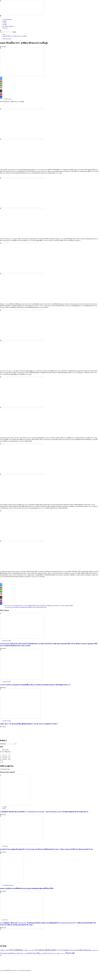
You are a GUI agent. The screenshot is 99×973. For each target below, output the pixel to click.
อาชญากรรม (46, 953)
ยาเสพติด (93, 950)
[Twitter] (49, 80)
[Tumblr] (49, 91)
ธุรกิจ (4, 808)
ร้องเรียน (97, 950)
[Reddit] (49, 82)
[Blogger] (49, 89)
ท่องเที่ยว (5, 24)
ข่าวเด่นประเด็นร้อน (7, 19)
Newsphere (22, 970)
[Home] (0, 15)
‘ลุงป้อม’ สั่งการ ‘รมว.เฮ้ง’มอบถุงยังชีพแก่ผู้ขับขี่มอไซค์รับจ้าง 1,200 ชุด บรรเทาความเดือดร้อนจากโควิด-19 (29, 724)
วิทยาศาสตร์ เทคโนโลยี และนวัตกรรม (11, 953)
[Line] (49, 84)
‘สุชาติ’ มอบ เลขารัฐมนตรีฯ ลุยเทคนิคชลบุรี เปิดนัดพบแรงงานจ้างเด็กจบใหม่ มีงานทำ (26, 607)
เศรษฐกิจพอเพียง (62, 953)
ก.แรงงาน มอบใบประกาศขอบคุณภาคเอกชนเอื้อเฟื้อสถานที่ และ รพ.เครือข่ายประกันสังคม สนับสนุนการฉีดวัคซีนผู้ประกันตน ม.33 (35, 684)
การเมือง (7, 950)
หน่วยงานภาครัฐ (7, 38)
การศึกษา (2, 950)
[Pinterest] (49, 95)
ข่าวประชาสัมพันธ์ (31, 950)
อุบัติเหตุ (51, 953)
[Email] (49, 86)
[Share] (49, 97)
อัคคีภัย (41, 953)
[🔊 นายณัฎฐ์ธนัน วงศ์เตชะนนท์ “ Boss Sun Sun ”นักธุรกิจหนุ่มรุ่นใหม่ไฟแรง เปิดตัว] (21, 917)
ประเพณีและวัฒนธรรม (8, 26)
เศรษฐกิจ (58, 953)
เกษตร (54, 953)
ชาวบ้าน (60, 950)
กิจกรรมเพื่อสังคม (16, 950)
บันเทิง (73, 950)
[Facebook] (49, 78)
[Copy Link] (49, 93)
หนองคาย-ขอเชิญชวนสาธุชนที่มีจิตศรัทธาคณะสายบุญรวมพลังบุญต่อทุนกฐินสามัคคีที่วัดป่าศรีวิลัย (26, 888)
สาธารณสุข (25, 953)
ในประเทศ (5, 28)
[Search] (0, 30)
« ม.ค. (1, 762)
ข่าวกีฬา (5, 22)
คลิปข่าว (5, 21)
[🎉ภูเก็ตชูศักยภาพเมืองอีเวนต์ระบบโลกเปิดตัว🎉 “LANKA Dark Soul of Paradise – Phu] (15, 804)
